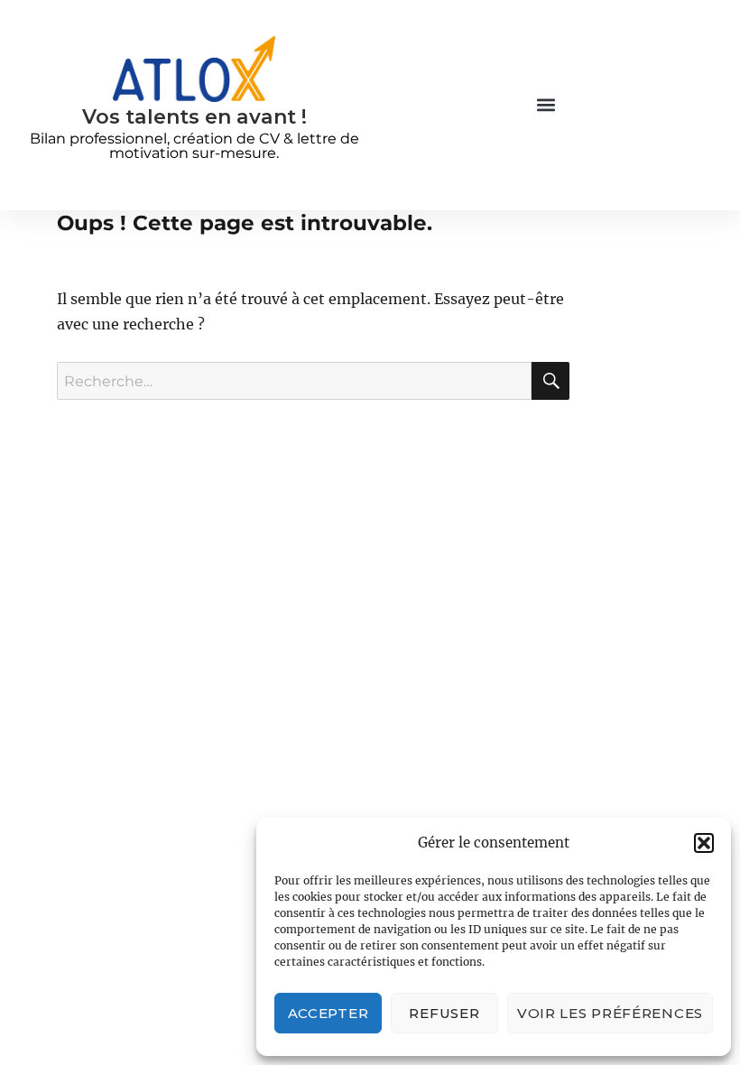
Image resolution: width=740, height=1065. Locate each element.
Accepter (328, 1013)
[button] (704, 843)
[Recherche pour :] (294, 381)
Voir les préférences (610, 1013)
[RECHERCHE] (550, 381)
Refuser (444, 1013)
